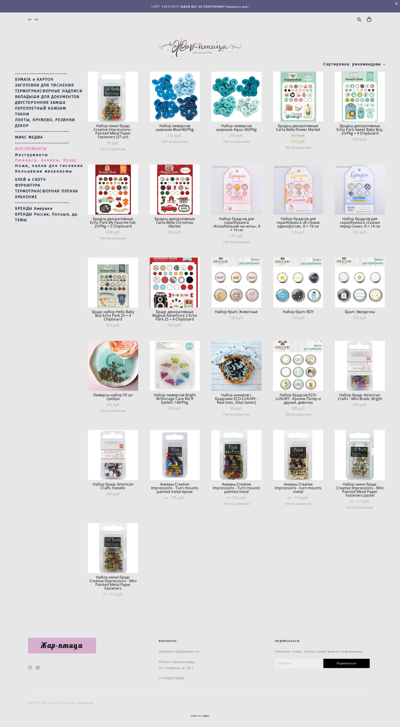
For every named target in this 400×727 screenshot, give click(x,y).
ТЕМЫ (21, 220)
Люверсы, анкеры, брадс (46, 160)
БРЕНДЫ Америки (34, 208)
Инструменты (31, 155)
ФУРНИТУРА (27, 185)
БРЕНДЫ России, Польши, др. (46, 214)
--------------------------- (42, 131)
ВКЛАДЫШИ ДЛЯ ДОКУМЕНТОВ (47, 97)
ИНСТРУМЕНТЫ (31, 149)
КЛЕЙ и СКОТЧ (30, 179)
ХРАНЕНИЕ (26, 197)
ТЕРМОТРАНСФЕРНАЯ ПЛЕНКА (46, 191)
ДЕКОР (22, 125)
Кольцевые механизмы (43, 171)
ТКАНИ (22, 114)
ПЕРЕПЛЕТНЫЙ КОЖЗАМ (40, 108)
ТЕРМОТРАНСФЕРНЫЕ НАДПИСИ (49, 91)
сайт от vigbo (200, 716)
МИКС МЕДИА (29, 137)
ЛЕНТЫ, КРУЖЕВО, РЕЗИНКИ (45, 120)
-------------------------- (41, 73)
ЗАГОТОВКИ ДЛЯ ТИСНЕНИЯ (44, 85)
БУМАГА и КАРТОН (34, 79)
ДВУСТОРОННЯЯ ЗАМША (40, 102)
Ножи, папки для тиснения (49, 166)
